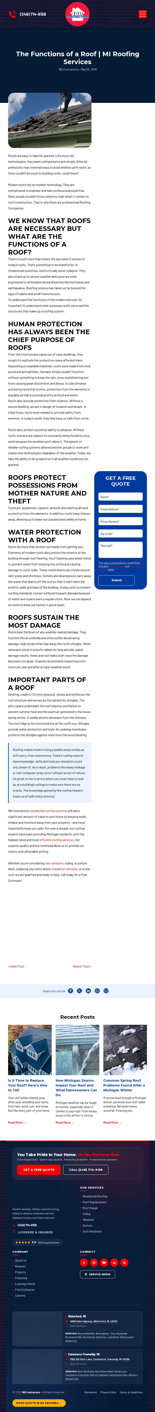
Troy (112, 1333)
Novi (80, 1371)
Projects (20, 1272)
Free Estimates (25, 1289)
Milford (93, 1374)
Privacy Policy (117, 566)
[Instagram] (94, 1263)
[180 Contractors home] (30, 1195)
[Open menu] (143, 14)
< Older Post (16, 966)
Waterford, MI (77, 1316)
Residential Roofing (95, 1196)
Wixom (132, 1374)
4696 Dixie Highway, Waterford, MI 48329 (93, 1321)
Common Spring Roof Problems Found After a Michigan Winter (124, 1085)
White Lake (126, 1337)
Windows (88, 1219)
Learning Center (25, 1284)
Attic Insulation (92, 1231)
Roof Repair (90, 1208)
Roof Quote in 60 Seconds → (39, 1403)
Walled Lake (71, 1378)
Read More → (17, 1122)
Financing (21, 1278)
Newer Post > (82, 966)
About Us (21, 1260)
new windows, (54, 863)
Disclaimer (91, 1392)
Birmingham (102, 1333)
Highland (103, 1374)
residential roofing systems (48, 811)
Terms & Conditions (131, 1392)
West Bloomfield (104, 1371)
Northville (89, 1371)
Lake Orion (113, 1337)
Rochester (89, 1337)
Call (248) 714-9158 (86, 1170)
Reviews (20, 1266)
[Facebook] (84, 1263)
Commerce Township (77, 1374)
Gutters (87, 1225)
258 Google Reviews (49, 1242)
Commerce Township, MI (84, 1354)
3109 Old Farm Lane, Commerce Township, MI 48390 (100, 1359)
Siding (86, 1214)
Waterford (71, 1340)
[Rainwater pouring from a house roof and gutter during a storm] (77, 1050)
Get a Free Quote (38, 1170)
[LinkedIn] (114, 1263)
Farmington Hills (118, 1374)
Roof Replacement (95, 1202)
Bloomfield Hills (86, 1333)
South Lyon (120, 1371)
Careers (20, 1295)
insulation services (65, 869)
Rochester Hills (73, 1337)
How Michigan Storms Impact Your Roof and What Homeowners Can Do (76, 1088)
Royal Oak (121, 1333)
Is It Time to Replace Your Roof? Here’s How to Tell (27, 1085)
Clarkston (101, 1337)
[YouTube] (104, 1263)
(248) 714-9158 (33, 14)
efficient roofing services (57, 840)
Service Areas (100, 1274)
